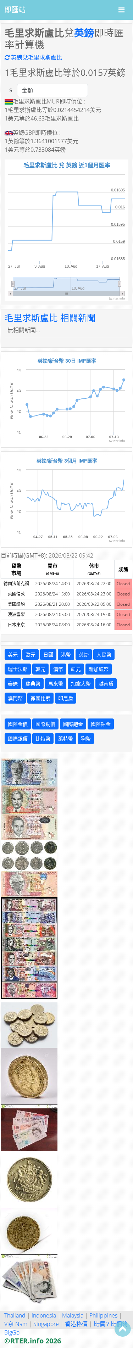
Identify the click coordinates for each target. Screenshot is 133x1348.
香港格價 (76, 1324)
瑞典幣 (33, 683)
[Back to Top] (122, 1328)
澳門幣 (15, 698)
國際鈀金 (73, 724)
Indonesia (44, 1315)
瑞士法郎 (18, 669)
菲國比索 (40, 698)
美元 (13, 654)
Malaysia (72, 1315)
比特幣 (42, 738)
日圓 (48, 654)
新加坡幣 (99, 669)
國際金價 (18, 724)
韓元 (40, 669)
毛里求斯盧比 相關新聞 (50, 318)
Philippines (103, 1315)
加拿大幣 (81, 683)
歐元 (30, 654)
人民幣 (103, 654)
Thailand (15, 1315)
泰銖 (13, 683)
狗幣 (86, 738)
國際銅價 (45, 724)
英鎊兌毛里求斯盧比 (36, 57)
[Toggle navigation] (121, 10)
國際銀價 (18, 738)
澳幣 (58, 669)
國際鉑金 (101, 724)
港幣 (66, 654)
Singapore (46, 1324)
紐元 (76, 669)
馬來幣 (55, 683)
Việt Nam (15, 1324)
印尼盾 (65, 698)
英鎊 (84, 32)
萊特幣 (65, 738)
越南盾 (106, 683)
